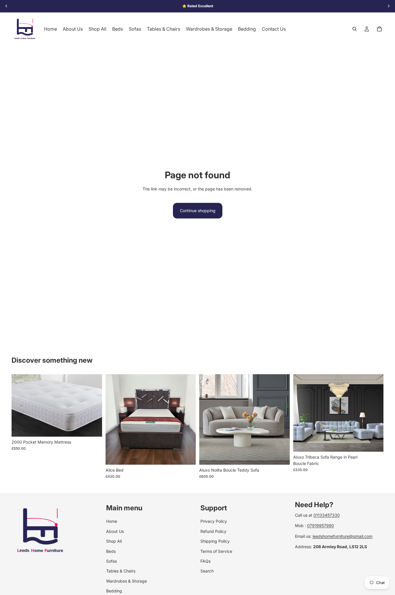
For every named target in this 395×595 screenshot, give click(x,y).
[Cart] (379, 29)
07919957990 (320, 525)
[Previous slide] (114, 419)
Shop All (114, 541)
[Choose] (93, 427)
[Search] (354, 29)
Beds (111, 550)
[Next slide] (187, 419)
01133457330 (326, 515)
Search (207, 570)
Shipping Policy (215, 541)
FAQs (205, 561)
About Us (115, 531)
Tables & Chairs (120, 570)
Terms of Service (216, 550)
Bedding (114, 590)
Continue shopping (197, 210)
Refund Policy (213, 531)
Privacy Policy (213, 521)
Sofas (111, 561)
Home (111, 521)
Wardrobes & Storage (126, 580)
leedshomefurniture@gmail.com (342, 535)
